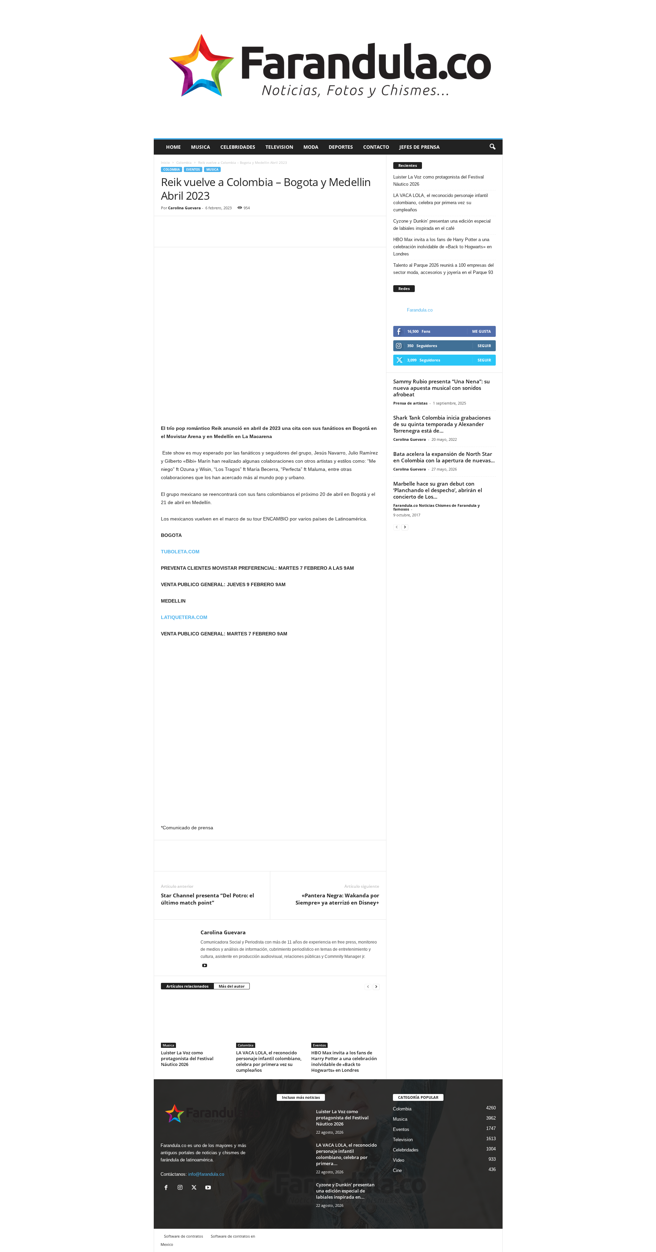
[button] (492, 147)
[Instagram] (182, 1188)
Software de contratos (183, 1236)
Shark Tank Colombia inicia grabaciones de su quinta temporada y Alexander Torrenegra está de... (442, 424)
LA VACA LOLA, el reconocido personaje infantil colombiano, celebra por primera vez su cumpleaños (268, 1061)
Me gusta (481, 331)
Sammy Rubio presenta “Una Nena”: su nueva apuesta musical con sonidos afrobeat (441, 388)
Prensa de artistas (410, 403)
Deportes (341, 147)
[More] (199, 236)
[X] (196, 1188)
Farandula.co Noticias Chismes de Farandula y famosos (436, 507)
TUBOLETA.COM (180, 551)
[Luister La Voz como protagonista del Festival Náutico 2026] (195, 1022)
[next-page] (376, 986)
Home (173, 147)
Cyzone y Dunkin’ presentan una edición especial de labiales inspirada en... (345, 1191)
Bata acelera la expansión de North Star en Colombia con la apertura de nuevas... (444, 457)
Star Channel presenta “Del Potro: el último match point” (207, 899)
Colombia (184, 162)
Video (398, 1160)
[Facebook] (168, 236)
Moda (310, 147)
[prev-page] (368, 986)
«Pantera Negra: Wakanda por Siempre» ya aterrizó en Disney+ (337, 899)
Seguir (484, 345)
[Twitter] (183, 236)
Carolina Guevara (184, 207)
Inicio (165, 162)
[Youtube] (205, 966)
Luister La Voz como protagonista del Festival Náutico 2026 (187, 1058)
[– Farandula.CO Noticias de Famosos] (328, 69)
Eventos (193, 169)
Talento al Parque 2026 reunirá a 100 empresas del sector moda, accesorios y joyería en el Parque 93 (443, 269)
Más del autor (232, 986)
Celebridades (237, 147)
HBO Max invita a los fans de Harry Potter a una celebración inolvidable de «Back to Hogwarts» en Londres (344, 1061)
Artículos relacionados (187, 986)
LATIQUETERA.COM (184, 617)
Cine (397, 1170)
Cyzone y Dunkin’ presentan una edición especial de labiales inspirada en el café (442, 225)
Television (279, 147)
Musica (200, 147)
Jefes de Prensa (419, 147)
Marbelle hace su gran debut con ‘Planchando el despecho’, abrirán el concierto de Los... (437, 490)
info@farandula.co (206, 1174)
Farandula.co (420, 310)
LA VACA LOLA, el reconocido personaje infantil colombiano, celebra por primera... (346, 1154)
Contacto (376, 147)
